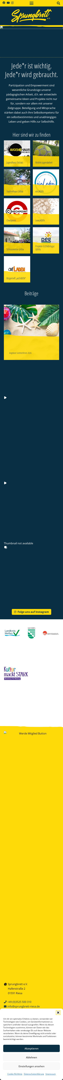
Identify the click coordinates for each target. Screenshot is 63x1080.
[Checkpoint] (17, 211)
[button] (58, 1012)
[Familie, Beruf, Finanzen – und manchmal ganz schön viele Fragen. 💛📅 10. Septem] (28, 382)
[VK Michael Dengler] (17, 702)
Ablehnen (31, 1057)
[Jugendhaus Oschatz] (17, 153)
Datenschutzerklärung (34, 1074)
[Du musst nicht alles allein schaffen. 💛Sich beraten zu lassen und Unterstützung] (28, 468)
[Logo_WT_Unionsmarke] (46, 702)
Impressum (51, 1074)
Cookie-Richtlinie (14, 1074)
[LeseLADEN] (46, 211)
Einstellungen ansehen (31, 1066)
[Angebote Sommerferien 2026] (31, 332)
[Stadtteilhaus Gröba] (17, 182)
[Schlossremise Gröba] (17, 240)
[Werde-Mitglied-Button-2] (31, 852)
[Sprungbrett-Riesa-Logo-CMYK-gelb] (31, 16)
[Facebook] (4, 2)
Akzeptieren (31, 1048)
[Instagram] (12, 2)
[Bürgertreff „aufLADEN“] (17, 269)
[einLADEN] (46, 182)
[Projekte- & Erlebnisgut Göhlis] (46, 240)
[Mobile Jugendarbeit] (46, 153)
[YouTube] (8, 2)
